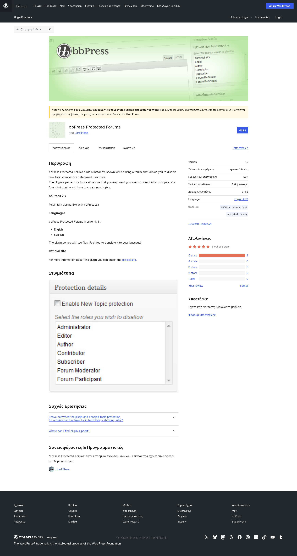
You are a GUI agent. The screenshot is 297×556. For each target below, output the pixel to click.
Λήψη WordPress (279, 5)
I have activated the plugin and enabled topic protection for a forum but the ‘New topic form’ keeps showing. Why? (86, 418)
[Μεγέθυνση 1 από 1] (173, 283)
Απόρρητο (19, 521)
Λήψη (242, 129)
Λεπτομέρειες (61, 148)
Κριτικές (84, 148)
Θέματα (72, 510)
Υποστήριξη (240, 148)
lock (245, 207)
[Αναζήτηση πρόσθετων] (50, 29)
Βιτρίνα (72, 505)
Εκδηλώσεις (184, 510)
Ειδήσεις (18, 510)
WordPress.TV (131, 521)
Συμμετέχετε (185, 505)
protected (232, 214)
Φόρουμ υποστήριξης (202, 315)
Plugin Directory (23, 17)
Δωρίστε (182, 516)
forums (236, 207)
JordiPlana (81, 132)
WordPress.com (241, 505)
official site (129, 259)
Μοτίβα (72, 521)
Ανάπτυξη (129, 148)
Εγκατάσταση (106, 148)
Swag (182, 521)
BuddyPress (239, 521)
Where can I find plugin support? (69, 431)
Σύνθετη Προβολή (199, 224)
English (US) (241, 199)
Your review (195, 285)
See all (244, 285)
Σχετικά (18, 505)
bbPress (225, 207)
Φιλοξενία (20, 516)
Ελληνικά (52, 537)
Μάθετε (127, 505)
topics (243, 214)
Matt (234, 510)
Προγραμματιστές (133, 516)
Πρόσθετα (74, 516)
